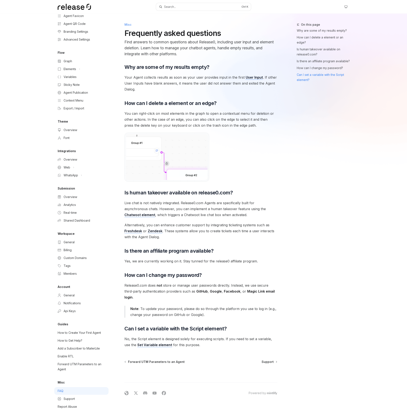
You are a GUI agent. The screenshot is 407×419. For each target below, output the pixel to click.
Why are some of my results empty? (322, 30)
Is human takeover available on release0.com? (318, 51)
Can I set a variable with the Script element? (320, 77)
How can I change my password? (320, 68)
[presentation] (84, 216)
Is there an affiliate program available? (323, 61)
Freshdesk (133, 231)
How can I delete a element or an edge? (320, 39)
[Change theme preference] (346, 6)
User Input (254, 77)
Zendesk (155, 231)
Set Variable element (154, 345)
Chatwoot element (139, 215)
